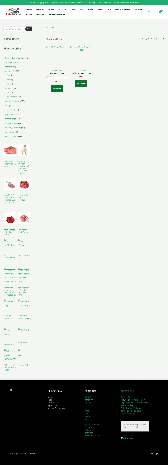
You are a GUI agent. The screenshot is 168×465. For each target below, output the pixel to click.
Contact (51, 402)
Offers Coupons (128, 413)
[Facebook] (157, 454)
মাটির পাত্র (29, 14)
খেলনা (109, 9)
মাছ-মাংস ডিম (40, 9)
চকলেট (82, 9)
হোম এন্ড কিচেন (138, 9)
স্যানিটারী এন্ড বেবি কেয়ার (122, 9)
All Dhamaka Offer (56, 14)
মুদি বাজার (51, 9)
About (50, 397)
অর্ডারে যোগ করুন (57, 88)
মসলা (66, 9)
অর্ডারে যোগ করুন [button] (81, 83)
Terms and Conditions (131, 411)
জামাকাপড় (100, 9)
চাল (59, 9)
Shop (49, 399)
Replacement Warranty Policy (134, 402)
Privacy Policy (127, 397)
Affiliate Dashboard (56, 408)
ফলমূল (73, 9)
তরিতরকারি (29, 9)
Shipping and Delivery (131, 408)
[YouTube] (152, 454)
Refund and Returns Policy (133, 399)
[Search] (29, 29)
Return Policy (127, 405)
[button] (149, 11)
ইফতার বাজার (40, 14)
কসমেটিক (90, 9)
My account (52, 405)
